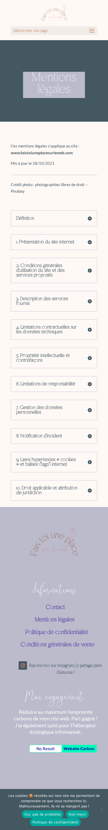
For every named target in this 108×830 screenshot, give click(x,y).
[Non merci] (101, 809)
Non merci (77, 814)
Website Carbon (78, 748)
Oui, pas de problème (42, 814)
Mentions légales (47, 620)
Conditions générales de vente (57, 645)
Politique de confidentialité (54, 632)
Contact (43, 607)
